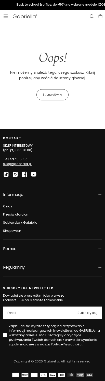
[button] (5, 16)
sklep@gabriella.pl (17, 164)
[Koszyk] (100, 16)
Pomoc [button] (10, 249)
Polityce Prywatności (66, 344)
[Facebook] (24, 174)
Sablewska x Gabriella (20, 222)
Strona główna (52, 95)
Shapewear (12, 230)
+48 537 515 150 (15, 159)
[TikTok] (6, 174)
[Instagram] (15, 174)
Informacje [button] (13, 194)
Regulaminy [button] (14, 267)
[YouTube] (34, 174)
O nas (7, 206)
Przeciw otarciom (16, 214)
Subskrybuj (87, 313)
